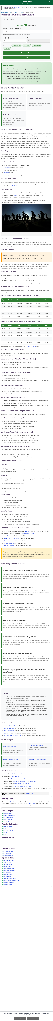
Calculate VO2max (26, 53)
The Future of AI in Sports (18, 774)
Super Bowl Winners (7, 844)
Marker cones (7, 167)
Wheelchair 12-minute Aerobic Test (12, 735)
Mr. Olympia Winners (8, 817)
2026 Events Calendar (8, 855)
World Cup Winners (7, 842)
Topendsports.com (16, 7)
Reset (26, 57)
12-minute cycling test (9, 543)
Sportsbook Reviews (7, 884)
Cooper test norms (31, 346)
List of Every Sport (15, 776)
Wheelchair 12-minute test (10, 545)
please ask (22, 805)
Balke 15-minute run (8, 536)
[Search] (49, 2)
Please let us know (29, 793)
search (27, 805)
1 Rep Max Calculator (8, 832)
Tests (13, 12)
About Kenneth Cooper (10, 760)
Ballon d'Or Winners (7, 839)
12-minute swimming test (10, 540)
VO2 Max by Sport (7, 821)
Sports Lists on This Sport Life (21, 783)
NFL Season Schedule (8, 851)
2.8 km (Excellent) (37, 45)
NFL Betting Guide (7, 853)
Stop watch (6, 172)
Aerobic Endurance (19, 12)
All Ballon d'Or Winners (11, 790)
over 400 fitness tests (11, 801)
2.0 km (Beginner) (17, 45)
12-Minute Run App (9, 747)
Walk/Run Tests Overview (37, 760)
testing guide (32, 803)
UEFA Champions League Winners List (21, 786)
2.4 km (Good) (26, 45)
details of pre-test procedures (19, 185)
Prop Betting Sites (7, 866)
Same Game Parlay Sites (8, 868)
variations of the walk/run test (27, 533)
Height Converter (7, 828)
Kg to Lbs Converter (7, 826)
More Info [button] (28, 1014)
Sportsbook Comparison (8, 882)
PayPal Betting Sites (7, 874)
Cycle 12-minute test (9, 730)
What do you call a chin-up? (18, 778)
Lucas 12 (6, 733)
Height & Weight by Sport (8, 819)
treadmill (27, 531)
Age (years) (6, 38)
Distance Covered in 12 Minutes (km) (12, 28)
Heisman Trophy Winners (8, 815)
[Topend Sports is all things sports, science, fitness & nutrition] (27, 2)
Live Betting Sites (7, 872)
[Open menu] (4, 2)
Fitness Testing (8, 12)
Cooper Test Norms (37, 745)
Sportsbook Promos (7, 864)
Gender (29, 38)
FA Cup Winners (6, 846)
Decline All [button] (20, 1018)
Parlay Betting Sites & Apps (9, 870)
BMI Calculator (6, 834)
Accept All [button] (33, 1018)
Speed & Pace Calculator (8, 830)
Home (2, 12)
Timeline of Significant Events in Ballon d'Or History (24, 781)
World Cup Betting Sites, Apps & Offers (11, 880)
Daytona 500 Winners (8, 813)
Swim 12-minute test (9, 728)
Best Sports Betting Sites (8, 860)
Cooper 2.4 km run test (9, 725)
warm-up (16, 195)
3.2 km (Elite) (7, 48)
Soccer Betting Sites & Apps (9, 878)
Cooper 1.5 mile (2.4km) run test (11, 538)
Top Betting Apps (7, 862)
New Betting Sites (7, 876)
